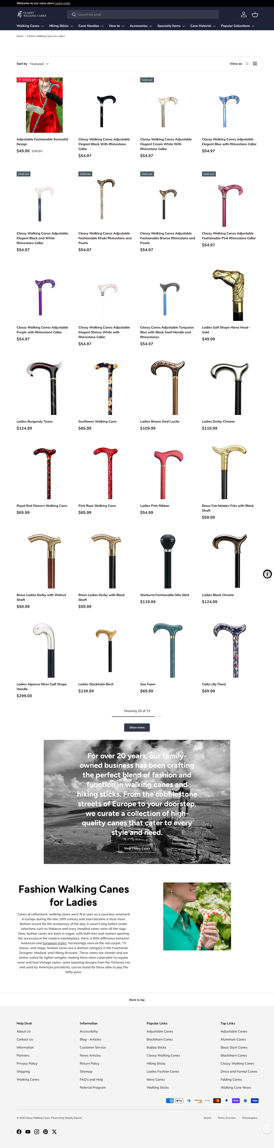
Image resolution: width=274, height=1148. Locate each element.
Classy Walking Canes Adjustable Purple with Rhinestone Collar (42, 329)
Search (207, 1117)
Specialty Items (169, 26)
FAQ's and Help (91, 1079)
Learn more (62, 3)
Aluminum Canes (233, 1039)
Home (20, 36)
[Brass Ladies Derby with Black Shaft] (106, 560)
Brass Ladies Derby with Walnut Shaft (41, 597)
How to (114, 26)
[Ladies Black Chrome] (229, 560)
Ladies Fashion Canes (163, 1071)
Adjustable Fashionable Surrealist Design (42, 141)
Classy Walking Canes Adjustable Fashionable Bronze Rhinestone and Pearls (167, 238)
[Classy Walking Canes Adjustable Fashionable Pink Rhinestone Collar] (229, 199)
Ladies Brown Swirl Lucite (160, 421)
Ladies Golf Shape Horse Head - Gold (226, 329)
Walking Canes (28, 26)
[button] (255, 14)
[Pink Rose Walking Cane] (106, 471)
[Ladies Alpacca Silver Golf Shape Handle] (44, 650)
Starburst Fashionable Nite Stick (164, 595)
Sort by (22, 64)
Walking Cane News (236, 1087)
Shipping (23, 1071)
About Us (24, 1031)
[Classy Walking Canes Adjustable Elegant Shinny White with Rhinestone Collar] (106, 293)
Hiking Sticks (59, 26)
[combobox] (143, 14)
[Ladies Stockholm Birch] (106, 650)
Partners (23, 1055)
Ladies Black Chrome (218, 595)
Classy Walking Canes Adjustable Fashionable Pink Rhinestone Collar (229, 235)
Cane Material (200, 26)
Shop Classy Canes (137, 848)
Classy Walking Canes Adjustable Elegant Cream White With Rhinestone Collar (166, 144)
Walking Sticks (158, 1087)
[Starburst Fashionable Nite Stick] (168, 560)
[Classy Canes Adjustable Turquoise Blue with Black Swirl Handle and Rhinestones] (168, 293)
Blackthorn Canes (160, 1039)
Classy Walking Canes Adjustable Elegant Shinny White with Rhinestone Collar (104, 332)
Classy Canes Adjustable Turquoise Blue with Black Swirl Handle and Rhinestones (167, 332)
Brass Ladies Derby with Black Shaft (101, 597)
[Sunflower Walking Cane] (106, 387)
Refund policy (249, 1117)
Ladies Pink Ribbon (154, 506)
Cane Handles (88, 26)
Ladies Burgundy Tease (35, 421)
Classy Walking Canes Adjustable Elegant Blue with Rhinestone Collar (229, 141)
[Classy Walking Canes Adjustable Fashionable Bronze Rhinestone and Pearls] (168, 199)
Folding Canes (231, 1079)
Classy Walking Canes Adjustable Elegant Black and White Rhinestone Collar (42, 238)
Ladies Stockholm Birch (96, 684)
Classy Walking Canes (163, 1055)
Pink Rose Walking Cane (97, 506)
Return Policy (89, 1063)
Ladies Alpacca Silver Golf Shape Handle (42, 686)
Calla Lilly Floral (214, 684)
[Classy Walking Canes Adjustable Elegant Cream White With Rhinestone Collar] (168, 105)
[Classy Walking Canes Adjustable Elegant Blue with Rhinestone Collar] (229, 105)
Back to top (137, 1000)
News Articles (90, 1055)
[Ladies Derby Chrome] (229, 387)
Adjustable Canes (160, 1031)
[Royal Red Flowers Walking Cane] (44, 471)
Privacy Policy (27, 1063)
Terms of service (227, 1117)
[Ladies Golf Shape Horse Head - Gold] (229, 293)
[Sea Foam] (168, 650)
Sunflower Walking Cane (97, 421)
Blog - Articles (90, 1039)
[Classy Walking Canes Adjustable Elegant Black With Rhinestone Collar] (106, 105)
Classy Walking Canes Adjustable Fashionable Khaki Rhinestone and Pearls (105, 238)
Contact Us (25, 1039)
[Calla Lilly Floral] (229, 650)
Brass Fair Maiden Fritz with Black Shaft (228, 508)
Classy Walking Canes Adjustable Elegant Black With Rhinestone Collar (104, 144)
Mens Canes (156, 1079)
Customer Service (93, 1047)
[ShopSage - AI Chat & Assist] (267, 1129)
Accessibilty (89, 1031)
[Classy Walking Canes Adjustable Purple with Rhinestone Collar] (44, 293)
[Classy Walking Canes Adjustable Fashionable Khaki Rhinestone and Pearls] (106, 199)
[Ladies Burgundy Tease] (44, 387)
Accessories (139, 26)
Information (25, 1047)
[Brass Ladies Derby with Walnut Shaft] (44, 560)
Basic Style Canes (234, 1047)
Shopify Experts (73, 1117)
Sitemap (86, 1071)
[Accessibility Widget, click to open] (267, 574)
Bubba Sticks (156, 1047)
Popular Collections (235, 26)
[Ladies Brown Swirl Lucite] (168, 387)
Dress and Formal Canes (239, 1071)
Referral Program (93, 1087)
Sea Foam (147, 684)
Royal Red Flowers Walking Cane (42, 506)
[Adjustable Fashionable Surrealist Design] (44, 105)
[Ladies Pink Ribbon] (168, 471)
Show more (137, 727)
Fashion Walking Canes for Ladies (46, 36)
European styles (55, 943)
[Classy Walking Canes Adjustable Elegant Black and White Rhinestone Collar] (44, 199)
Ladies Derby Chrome (218, 421)
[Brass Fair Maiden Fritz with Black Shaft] (229, 471)
